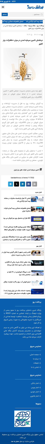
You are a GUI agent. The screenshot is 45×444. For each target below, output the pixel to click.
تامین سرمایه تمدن (33, 170)
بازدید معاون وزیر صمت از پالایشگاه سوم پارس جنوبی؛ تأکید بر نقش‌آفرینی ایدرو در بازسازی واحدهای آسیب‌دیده (16, 239)
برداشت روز (40, 26)
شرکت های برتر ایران (20, 170)
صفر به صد (15, 441)
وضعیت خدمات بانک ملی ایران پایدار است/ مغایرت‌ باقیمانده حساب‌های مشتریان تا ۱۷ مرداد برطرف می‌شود (17, 293)
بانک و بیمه (31, 26)
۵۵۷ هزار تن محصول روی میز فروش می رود (16, 218)
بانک (25, 26)
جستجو (5, 14)
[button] (3, 7)
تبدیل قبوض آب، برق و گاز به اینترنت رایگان (17, 282)
